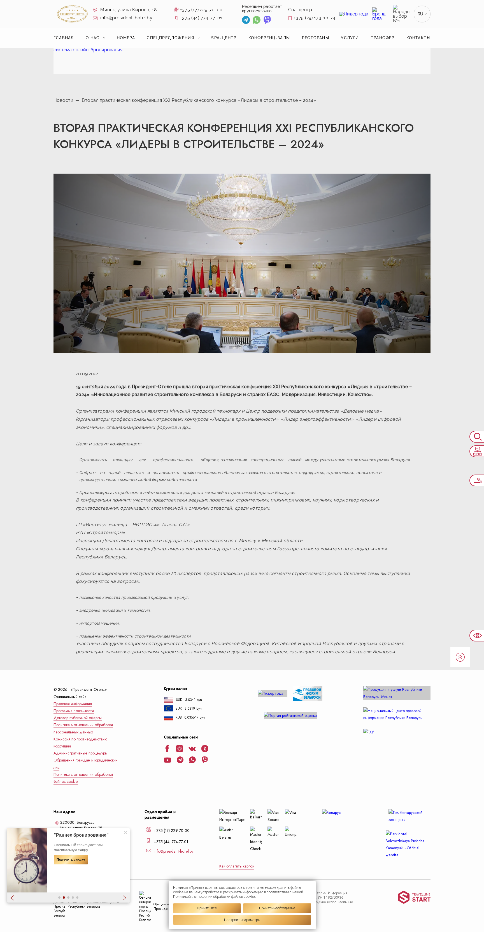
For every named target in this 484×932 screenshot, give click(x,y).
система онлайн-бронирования (87, 49)
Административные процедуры (80, 753)
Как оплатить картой (236, 866)
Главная (63, 38)
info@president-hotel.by (126, 17)
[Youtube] (167, 760)
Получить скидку (71, 860)
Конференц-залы (269, 38)
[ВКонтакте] (192, 749)
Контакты (418, 38)
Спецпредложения (170, 38)
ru (421, 14)
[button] (59, 897)
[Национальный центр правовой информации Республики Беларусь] (397, 714)
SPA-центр (224, 38)
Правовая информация (72, 704)
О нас (93, 38)
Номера (126, 38)
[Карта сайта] (476, 451)
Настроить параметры (242, 920)
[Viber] (267, 20)
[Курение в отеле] (476, 480)
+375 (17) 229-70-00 (201, 9)
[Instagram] (179, 749)
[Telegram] (246, 20)
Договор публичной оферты (77, 718)
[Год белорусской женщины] (408, 816)
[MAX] (277, 20)
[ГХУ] (397, 732)
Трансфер (383, 38)
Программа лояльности (73, 711)
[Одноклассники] (204, 749)
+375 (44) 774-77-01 (201, 17)
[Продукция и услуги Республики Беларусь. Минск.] (397, 693)
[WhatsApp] (256, 20)
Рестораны (315, 38)
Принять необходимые (277, 908)
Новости (63, 100)
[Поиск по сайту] (476, 437)
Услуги (350, 38)
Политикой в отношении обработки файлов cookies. (214, 897)
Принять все (207, 908)
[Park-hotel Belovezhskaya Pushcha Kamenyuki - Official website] (408, 844)
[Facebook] (167, 749)
